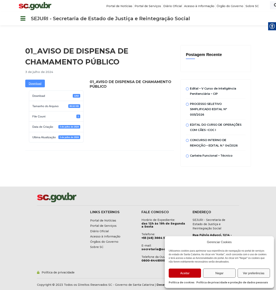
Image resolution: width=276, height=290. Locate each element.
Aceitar (185, 273)
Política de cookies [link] (181, 282)
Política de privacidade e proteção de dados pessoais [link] (232, 282)
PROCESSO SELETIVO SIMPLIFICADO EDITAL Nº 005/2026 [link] (208, 109)
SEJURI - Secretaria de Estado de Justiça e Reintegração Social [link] (110, 18)
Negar (219, 273)
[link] (35, 6)
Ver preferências (253, 273)
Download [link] (35, 83)
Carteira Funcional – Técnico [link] (211, 155)
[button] (23, 18)
